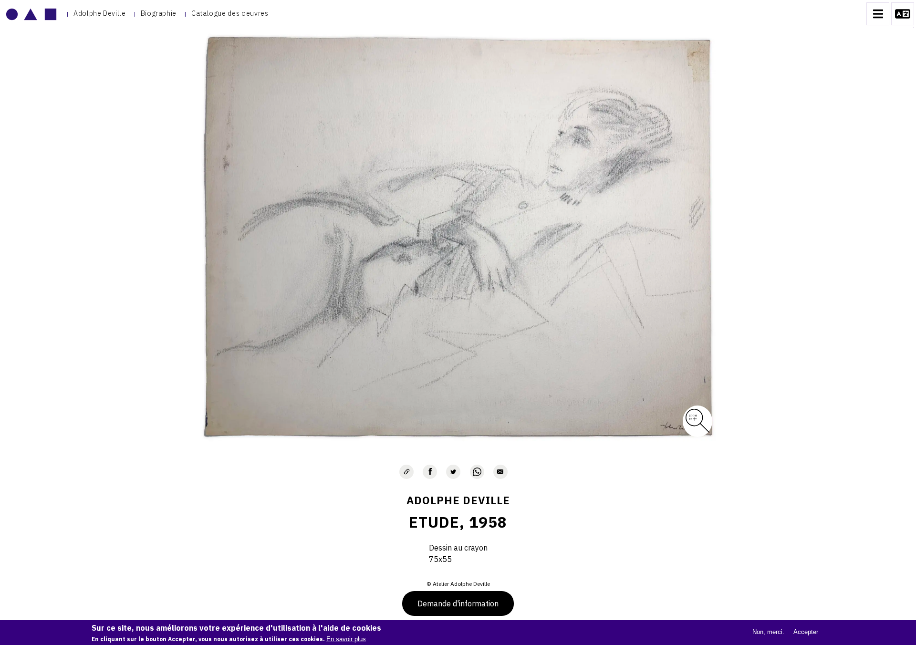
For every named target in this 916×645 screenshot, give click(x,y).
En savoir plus (346, 639)
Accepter (805, 631)
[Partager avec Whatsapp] (477, 472)
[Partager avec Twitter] (453, 472)
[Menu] (877, 13)
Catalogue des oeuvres (229, 13)
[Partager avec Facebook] (430, 472)
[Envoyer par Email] (500, 472)
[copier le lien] (406, 472)
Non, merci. (768, 631)
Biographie (159, 13)
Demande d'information (458, 603)
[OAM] (31, 13)
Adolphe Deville (99, 13)
